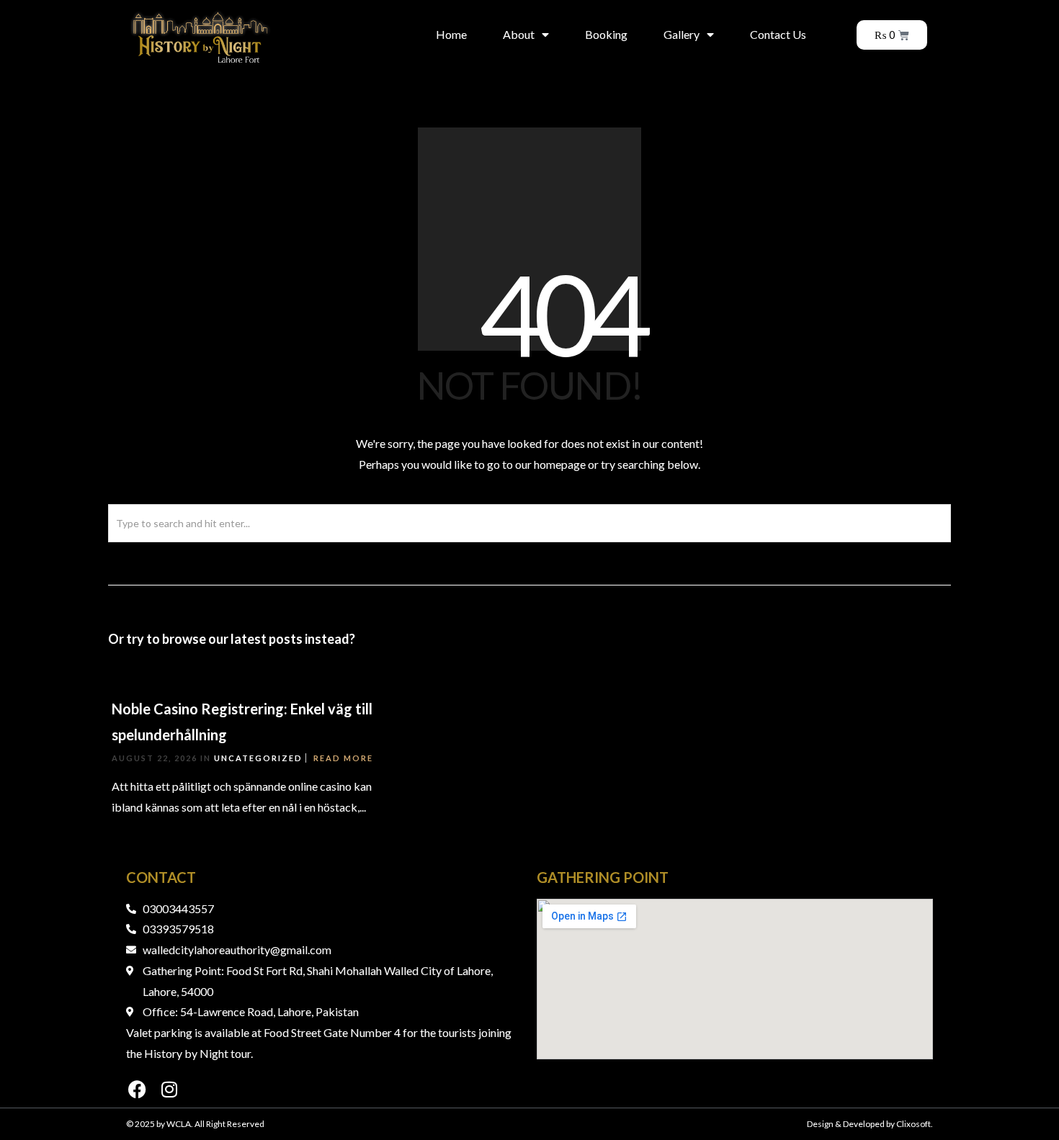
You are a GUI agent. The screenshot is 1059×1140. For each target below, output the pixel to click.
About (519, 34)
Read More (343, 758)
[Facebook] (137, 1089)
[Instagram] (169, 1089)
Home (451, 34)
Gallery (681, 34)
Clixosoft (913, 1123)
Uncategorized (258, 758)
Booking (606, 34)
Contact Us (778, 34)
